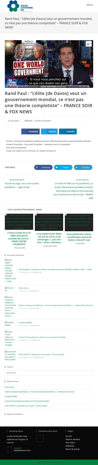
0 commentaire (36, 272)
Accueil (69, 436)
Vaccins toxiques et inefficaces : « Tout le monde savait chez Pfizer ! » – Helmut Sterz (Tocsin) (56, 305)
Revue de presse (73, 449)
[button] (30, 131)
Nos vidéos (70, 442)
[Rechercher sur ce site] (49, 373)
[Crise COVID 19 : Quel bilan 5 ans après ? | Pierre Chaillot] (10, 355)
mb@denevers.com (22, 450)
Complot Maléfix (25, 322)
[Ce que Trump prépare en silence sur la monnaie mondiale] (10, 338)
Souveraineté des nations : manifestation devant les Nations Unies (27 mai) (78, 237)
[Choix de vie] (10, 289)
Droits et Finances (43, 121)
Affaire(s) (28, 121)
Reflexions (70, 446)
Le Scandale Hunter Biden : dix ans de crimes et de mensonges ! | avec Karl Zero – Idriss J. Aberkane (49, 238)
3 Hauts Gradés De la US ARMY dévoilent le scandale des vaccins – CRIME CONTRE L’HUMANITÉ (19, 238)
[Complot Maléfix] (10, 323)
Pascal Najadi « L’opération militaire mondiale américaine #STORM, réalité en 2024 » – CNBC (55, 269)
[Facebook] (40, 438)
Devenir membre (73, 439)
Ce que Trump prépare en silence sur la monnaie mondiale (42, 337)
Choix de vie (24, 288)
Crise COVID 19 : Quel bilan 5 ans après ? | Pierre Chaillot (41, 354)
